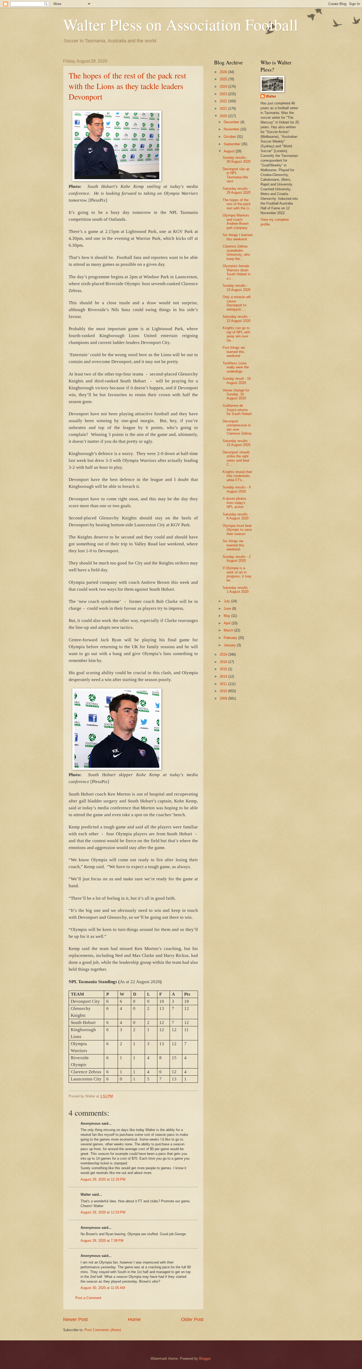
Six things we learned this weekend (233, 545)
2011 (224, 684)
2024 (224, 87)
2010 (224, 691)
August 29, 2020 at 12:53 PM (103, 1212)
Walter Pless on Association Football (180, 24)
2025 (224, 79)
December (232, 122)
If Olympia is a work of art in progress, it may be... (237, 574)
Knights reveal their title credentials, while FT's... (237, 476)
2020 (224, 116)
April (228, 623)
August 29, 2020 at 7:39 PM (102, 1241)
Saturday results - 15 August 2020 (236, 443)
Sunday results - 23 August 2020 (236, 288)
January (230, 645)
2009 (224, 698)
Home (134, 1319)
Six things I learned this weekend (237, 237)
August (230, 151)
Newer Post (75, 1319)
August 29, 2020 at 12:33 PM (103, 1179)
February (231, 638)
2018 (224, 662)
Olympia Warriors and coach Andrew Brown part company (236, 221)
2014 (224, 676)
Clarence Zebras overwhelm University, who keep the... (236, 252)
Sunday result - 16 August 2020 (237, 381)
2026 (224, 72)
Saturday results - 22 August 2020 (236, 319)
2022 (224, 101)
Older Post (192, 1319)
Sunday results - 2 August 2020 (237, 559)
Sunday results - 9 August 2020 (237, 489)
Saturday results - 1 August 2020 (236, 590)
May (227, 616)
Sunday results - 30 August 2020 (236, 160)
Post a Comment (88, 1298)
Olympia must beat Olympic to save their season (237, 530)
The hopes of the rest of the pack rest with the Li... (237, 204)
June (228, 609)
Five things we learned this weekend (234, 352)
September (232, 144)
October (230, 137)
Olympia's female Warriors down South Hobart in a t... (236, 272)
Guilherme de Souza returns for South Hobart (237, 410)
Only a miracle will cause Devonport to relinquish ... (237, 303)
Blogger (204, 1359)
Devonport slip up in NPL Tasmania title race (236, 175)
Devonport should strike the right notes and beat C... (236, 458)
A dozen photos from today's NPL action (234, 503)
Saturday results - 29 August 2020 (236, 191)
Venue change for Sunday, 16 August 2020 (236, 394)
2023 (224, 94)
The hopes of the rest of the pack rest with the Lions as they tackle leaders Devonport (127, 86)
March (229, 630)
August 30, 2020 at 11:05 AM (103, 1288)
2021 (224, 109)
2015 (224, 669)
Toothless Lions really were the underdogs (236, 367)
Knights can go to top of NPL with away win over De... (236, 334)
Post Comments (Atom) (103, 1330)
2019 (224, 654)
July (227, 601)
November (232, 129)
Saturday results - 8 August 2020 (236, 516)
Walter (271, 96)
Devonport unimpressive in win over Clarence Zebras (237, 427)
